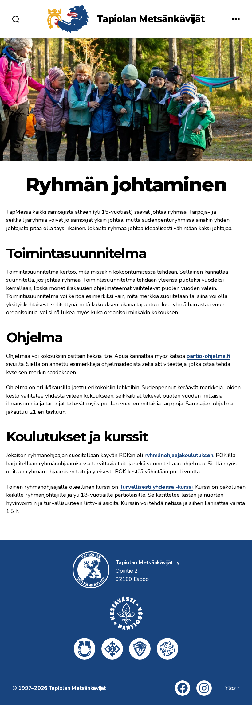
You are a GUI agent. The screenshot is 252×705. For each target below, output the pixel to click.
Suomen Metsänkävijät (140, 649)
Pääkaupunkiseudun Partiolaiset (112, 649)
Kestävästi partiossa (126, 613)
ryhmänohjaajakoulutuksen (178, 455)
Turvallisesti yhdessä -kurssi (156, 487)
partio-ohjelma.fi (208, 356)
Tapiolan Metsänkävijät (151, 19)
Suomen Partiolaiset (167, 649)
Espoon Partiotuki (84, 649)
